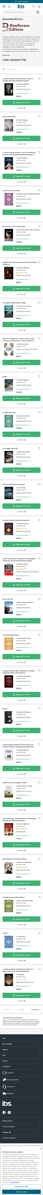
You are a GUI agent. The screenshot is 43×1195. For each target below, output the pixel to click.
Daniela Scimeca (23, 524)
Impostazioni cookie (21, 1186)
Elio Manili (21, 974)
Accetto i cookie (21, 1192)
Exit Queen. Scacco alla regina (14, 226)
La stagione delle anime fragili (14, 303)
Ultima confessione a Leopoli (14, 484)
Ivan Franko (21, 488)
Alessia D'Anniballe (24, 712)
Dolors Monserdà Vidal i (26, 901)
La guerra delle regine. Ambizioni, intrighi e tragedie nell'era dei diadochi (19, 672)
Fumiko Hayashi (23, 120)
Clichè (5, 933)
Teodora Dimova (23, 380)
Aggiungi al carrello (23, 102)
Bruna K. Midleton (23, 84)
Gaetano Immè (23, 564)
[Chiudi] (40, 1148)
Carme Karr (21, 936)
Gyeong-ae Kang (23, 194)
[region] (21, 1170)
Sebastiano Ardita (24, 452)
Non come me (8, 599)
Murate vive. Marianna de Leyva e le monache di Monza (20, 263)
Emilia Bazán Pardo (24, 638)
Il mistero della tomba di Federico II (16, 520)
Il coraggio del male (10, 448)
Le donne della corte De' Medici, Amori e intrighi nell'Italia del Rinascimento (18, 80)
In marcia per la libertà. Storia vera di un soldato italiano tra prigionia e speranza (18, 746)
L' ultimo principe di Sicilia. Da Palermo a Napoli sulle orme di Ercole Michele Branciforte (18, 970)
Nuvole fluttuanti (9, 117)
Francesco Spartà (24, 230)
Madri (5, 377)
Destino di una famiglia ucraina (15, 783)
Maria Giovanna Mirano (25, 602)
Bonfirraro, (19, 86)
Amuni (5, 709)
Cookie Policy (14, 1182)
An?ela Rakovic (23, 158)
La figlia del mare (9, 413)
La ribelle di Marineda (11, 635)
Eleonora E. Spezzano (25, 862)
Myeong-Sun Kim (35, 194)
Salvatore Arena (23, 344)
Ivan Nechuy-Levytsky (25, 786)
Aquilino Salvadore (24, 676)
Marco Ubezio (35, 230)
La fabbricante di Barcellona (13, 897)
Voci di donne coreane (11, 191)
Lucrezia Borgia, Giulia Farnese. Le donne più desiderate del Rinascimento (19, 820)
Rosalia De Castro (24, 416)
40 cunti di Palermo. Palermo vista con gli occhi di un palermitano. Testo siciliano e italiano (18, 340)
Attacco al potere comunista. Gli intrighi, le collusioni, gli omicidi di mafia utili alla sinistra (19, 560)
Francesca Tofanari (24, 306)
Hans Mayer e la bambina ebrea (15, 859)
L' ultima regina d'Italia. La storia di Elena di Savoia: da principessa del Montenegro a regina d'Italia (19, 154)
